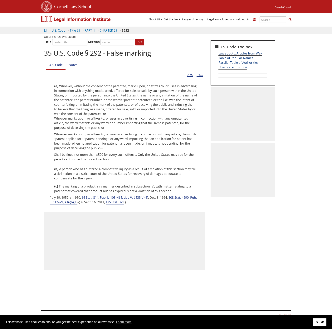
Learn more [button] (124, 322)
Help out (241, 19)
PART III (90, 30)
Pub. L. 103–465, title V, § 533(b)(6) (124, 197)
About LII (154, 19)
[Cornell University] (46, 6)
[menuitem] (154, 19)
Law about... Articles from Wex (240, 53)
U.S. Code (58, 30)
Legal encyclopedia (219, 19)
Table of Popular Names (235, 58)
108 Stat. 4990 (178, 197)
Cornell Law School (71, 6)
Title (47, 42)
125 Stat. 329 (115, 202)
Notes (73, 65)
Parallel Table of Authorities (238, 62)
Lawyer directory (192, 19)
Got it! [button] (320, 322)
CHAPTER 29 (108, 30)
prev (190, 74)
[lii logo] (84, 19)
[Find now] (290, 20)
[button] (290, 19)
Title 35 (75, 30)
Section (94, 42)
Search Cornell (283, 7)
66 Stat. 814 (90, 197)
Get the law (171, 19)
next (200, 74)
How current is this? (232, 67)
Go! (140, 42)
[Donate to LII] (254, 19)
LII (45, 30)
